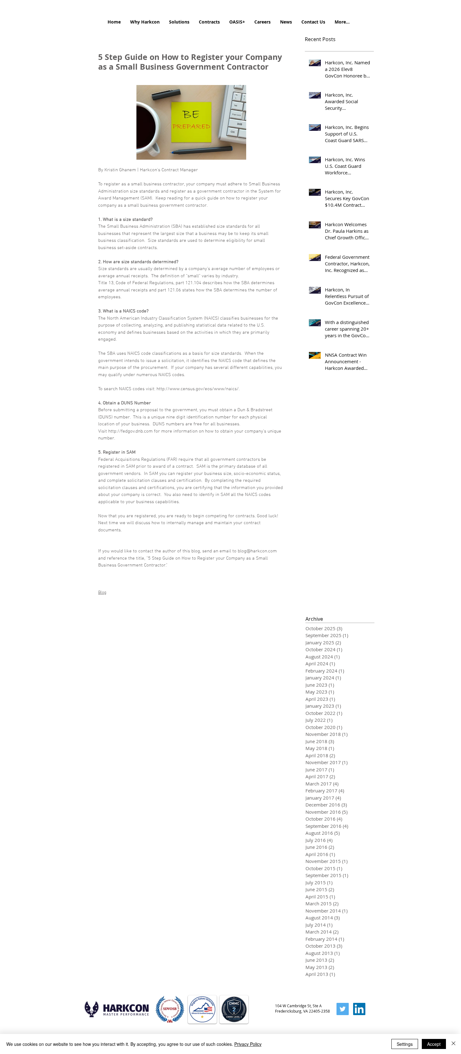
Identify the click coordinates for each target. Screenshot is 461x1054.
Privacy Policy (248, 1044)
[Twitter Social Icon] (342, 1009)
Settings (405, 1044)
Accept (434, 1044)
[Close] (453, 1044)
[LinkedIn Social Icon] (359, 1009)
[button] (144, 22)
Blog (102, 592)
